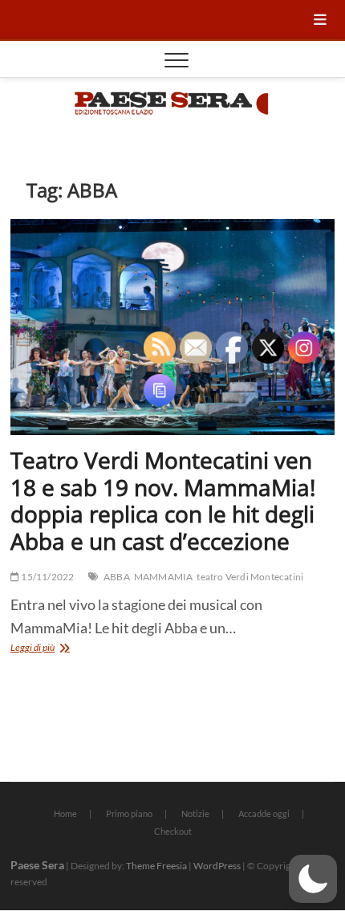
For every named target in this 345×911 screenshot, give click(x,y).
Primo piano (129, 813)
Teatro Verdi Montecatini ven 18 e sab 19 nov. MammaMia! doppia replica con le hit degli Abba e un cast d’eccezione (162, 500)
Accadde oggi (264, 813)
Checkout (173, 831)
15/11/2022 (46, 577)
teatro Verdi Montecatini (250, 577)
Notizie (195, 813)
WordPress (217, 866)
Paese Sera (37, 865)
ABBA (117, 577)
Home (65, 813)
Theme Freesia (156, 866)
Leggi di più (57, 649)
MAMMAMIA (163, 577)
